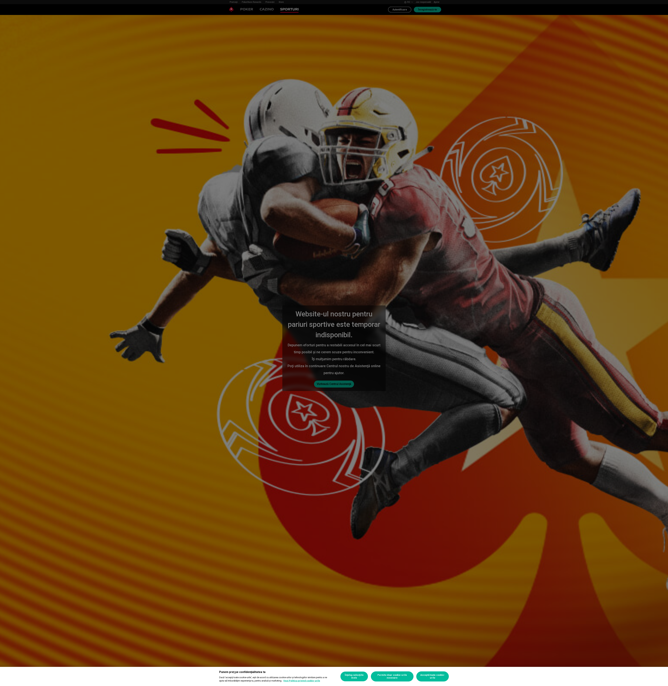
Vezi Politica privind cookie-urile (301, 680)
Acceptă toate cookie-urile (432, 676)
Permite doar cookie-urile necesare (392, 676)
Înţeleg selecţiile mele (354, 676)
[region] (334, 676)
